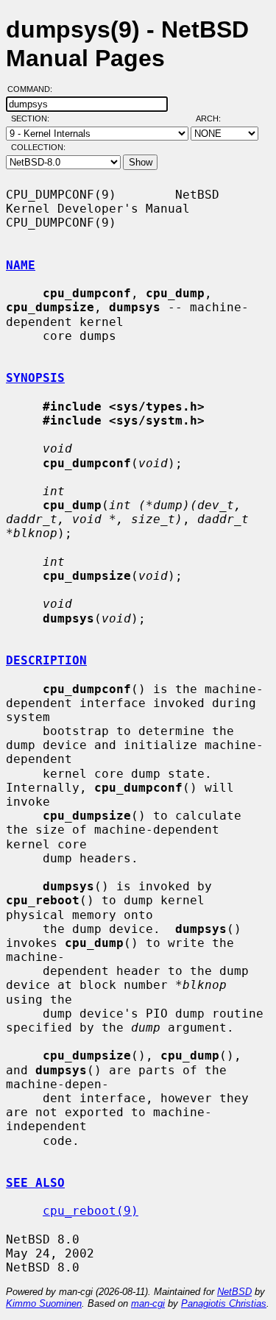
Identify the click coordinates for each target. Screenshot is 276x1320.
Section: (33, 118)
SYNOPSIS (35, 378)
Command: (34, 89)
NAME (20, 265)
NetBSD (234, 1291)
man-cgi (148, 1303)
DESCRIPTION (46, 660)
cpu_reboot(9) (90, 1211)
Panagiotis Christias (223, 1303)
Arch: (215, 118)
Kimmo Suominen (44, 1303)
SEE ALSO (35, 1183)
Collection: (38, 147)
